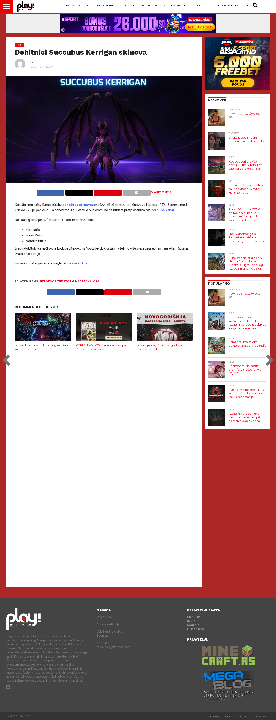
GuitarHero (195, 629)
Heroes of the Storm (57, 281)
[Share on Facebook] (50, 191)
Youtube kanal (162, 210)
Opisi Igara (201, 5)
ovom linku (80, 263)
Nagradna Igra (87, 281)
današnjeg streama (77, 204)
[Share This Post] (79, 191)
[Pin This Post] (108, 191)
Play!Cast (128, 5)
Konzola (193, 625)
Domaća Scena (228, 5)
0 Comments (161, 191)
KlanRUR (193, 617)
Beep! (191, 621)
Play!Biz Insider (175, 5)
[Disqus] (104, 411)
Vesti (67, 5)
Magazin (84, 5)
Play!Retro (106, 5)
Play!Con (149, 5)
